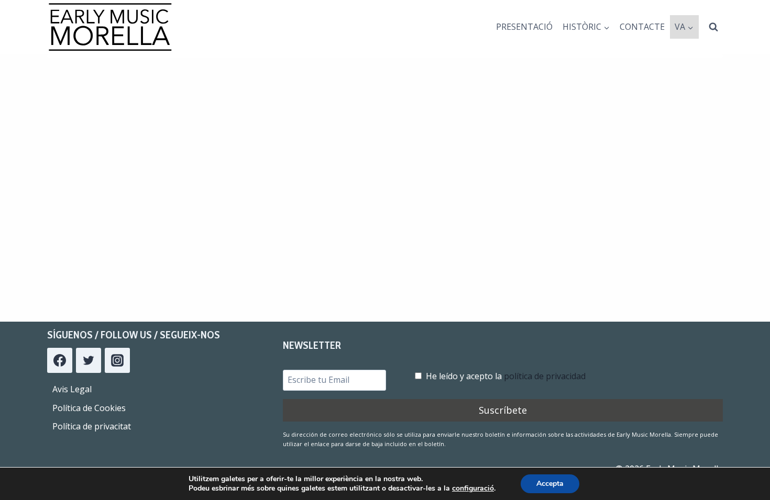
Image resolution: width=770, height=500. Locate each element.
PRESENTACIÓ (524, 26)
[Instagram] (117, 360)
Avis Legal (72, 389)
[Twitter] (88, 360)
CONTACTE (642, 26)
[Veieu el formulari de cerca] (713, 27)
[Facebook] (59, 360)
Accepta (550, 483)
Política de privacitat (91, 426)
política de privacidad (545, 376)
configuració (473, 488)
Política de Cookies (89, 408)
